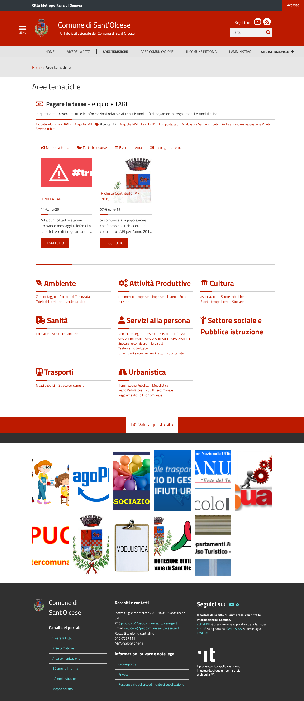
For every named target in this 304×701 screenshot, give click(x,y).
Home (50, 51)
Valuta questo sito (154, 424)
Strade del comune (71, 385)
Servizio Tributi (45, 128)
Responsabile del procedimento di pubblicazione (151, 684)
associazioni (208, 296)
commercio (126, 296)
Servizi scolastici (156, 338)
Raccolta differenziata (74, 296)
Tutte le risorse (94, 147)
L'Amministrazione (244, 51)
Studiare (238, 301)
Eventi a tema (130, 147)
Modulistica (160, 385)
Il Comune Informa (201, 51)
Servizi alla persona (158, 320)
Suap (182, 296)
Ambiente (60, 283)
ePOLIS (201, 628)
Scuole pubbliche (232, 296)
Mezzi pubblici (45, 385)
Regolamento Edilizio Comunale (140, 395)
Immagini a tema (168, 147)
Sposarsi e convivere (132, 343)
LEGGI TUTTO (54, 243)
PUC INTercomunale (159, 390)
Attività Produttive (160, 283)
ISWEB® (202, 633)
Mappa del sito (62, 688)
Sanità (57, 320)
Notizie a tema (57, 147)
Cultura (222, 283)
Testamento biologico (133, 348)
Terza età (157, 343)
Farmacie (42, 333)
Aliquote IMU (83, 124)
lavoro (171, 296)
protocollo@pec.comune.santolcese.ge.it (149, 623)
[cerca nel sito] (268, 32)
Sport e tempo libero (214, 301)
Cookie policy (127, 664)
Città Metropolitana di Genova (57, 5)
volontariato (175, 353)
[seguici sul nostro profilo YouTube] (257, 21)
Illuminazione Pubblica (133, 385)
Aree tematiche (115, 51)
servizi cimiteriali (130, 338)
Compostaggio (168, 124)
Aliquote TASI (129, 124)
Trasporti (59, 371)
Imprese (143, 296)
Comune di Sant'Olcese (94, 24)
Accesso (293, 5)
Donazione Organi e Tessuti (137, 333)
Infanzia (179, 333)
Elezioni (165, 333)
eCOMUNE (204, 624)
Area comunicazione (157, 51)
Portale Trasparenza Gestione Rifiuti (245, 124)
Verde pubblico (76, 301)
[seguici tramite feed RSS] (267, 21)
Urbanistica (147, 371)
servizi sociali (180, 338)
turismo (123, 301)
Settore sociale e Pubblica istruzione (231, 325)
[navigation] (22, 28)
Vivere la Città (78, 51)
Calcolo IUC (148, 124)
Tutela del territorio (49, 301)
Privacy (123, 674)
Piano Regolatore (130, 390)
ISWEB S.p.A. (234, 628)
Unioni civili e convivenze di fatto (140, 353)
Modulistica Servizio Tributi (200, 124)
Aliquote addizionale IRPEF (53, 124)
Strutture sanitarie (65, 333)
